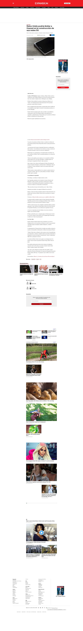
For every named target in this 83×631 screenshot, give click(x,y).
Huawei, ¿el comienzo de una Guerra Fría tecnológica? (44, 256)
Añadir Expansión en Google (41, 35)
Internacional (38, 7)
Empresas (22, 7)
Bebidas (40, 599)
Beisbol (40, 591)
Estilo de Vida (41, 603)
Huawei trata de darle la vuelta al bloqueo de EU (40, 139)
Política (27, 7)
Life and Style (62, 7)
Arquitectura (28, 597)
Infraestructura (28, 596)
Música (27, 591)
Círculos (14, 600)
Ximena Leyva (32, 287)
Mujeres (56, 7)
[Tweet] (50, 35)
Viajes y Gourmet (16, 603)
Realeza (14, 599)
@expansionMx (31, 58)
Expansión (14, 579)
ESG (52, 7)
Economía (32, 7)
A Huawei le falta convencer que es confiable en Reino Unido (43, 197)
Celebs (27, 583)
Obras (49, 7)
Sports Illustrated (41, 589)
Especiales (40, 587)
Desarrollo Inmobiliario (29, 595)
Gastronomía (41, 598)
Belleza (14, 602)
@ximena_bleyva (33, 288)
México (14, 591)
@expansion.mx (42, 607)
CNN (30, 282)
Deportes (27, 589)
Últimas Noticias (16, 7)
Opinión (40, 586)
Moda (14, 601)
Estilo (27, 587)
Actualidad (40, 584)
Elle (26, 580)
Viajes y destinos (42, 600)
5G (40, 259)
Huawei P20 (33, 259)
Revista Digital (67, 3)
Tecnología (43, 7)
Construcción (28, 594)
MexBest (40, 597)
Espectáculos (15, 598)
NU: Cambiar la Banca (63, 72)
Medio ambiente (28, 601)
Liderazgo (40, 585)
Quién (14, 597)
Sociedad (14, 595)
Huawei (38, 259)
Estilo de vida (28, 584)
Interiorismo (28, 598)
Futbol (40, 590)
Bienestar (40, 602)
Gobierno (14, 590)
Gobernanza (28, 603)
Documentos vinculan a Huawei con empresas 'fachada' (55, 274)
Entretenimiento (28, 588)
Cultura (27, 579)
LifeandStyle (15, 587)
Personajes (40, 601)
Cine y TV (27, 590)
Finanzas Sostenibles (42, 579)
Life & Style (27, 586)
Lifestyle (40, 594)
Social (27, 602)
